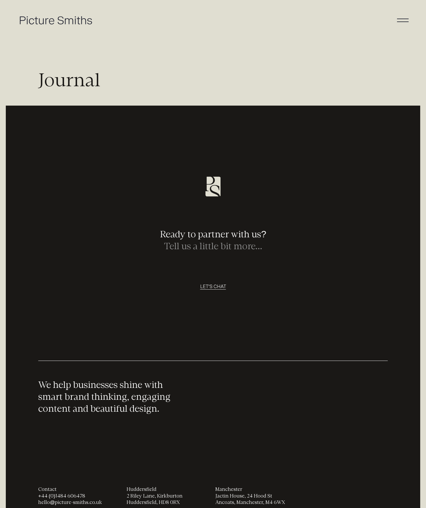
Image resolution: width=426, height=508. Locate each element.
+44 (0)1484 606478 (61, 496)
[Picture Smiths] (213, 187)
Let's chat (213, 286)
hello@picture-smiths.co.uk (70, 502)
